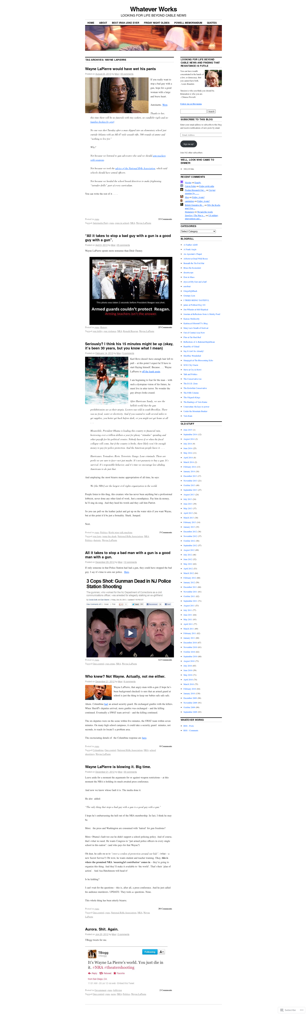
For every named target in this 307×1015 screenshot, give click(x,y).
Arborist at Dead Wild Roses (196, 258)
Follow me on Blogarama (191, 103)
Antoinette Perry (100, 223)
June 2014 (188, 448)
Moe (117, 73)
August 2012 (189, 550)
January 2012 (189, 582)
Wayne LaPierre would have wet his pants (120, 68)
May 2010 (188, 674)
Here (126, 572)
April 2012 (188, 568)
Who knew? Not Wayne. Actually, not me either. (125, 676)
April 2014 (188, 457)
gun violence (110, 331)
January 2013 (189, 526)
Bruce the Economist (192, 267)
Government (100, 990)
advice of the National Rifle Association (135, 168)
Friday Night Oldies (156, 22)
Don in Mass (189, 277)
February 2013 (190, 522)
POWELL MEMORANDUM (188, 22)
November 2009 (190, 702)
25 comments (123, 244)
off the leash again (151, 371)
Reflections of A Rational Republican (199, 341)
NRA (132, 223)
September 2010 (190, 656)
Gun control (98, 663)
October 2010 (189, 651)
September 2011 (190, 600)
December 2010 (190, 642)
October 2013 (189, 485)
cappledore (189, 201)
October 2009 (189, 707)
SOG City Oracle (191, 364)
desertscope (188, 272)
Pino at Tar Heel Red (192, 337)
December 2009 (190, 698)
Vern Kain (188, 415)
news (113, 994)
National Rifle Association (130, 536)
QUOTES (212, 22)
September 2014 (190, 434)
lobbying (117, 990)
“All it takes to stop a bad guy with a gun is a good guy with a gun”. (128, 237)
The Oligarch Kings (192, 397)
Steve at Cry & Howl (192, 369)
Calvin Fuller (190, 186)
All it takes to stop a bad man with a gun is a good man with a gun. (127, 554)
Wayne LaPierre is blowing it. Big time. (118, 766)
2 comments (123, 934)
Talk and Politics (190, 374)
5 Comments (166, 532)
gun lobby (98, 331)
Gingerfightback (190, 290)
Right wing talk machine (120, 532)
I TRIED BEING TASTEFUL (196, 300)
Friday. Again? (198, 197)
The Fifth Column (191, 392)
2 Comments (166, 990)
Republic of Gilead (191, 346)
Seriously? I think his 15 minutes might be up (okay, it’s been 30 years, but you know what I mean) (129, 345)
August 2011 (189, 605)
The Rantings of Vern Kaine (195, 401)
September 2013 (190, 489)
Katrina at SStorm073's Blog (196, 323)
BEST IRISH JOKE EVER (125, 22)
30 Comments (165, 908)
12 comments (130, 561)
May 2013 (188, 508)
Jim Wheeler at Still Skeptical (196, 309)
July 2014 (188, 443)
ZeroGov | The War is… (195, 215)
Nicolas (188, 182)
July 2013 (188, 499)
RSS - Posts (189, 725)
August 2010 (189, 661)
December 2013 (190, 475)
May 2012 (188, 563)
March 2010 (189, 684)
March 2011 (189, 628)
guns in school (122, 223)
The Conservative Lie (192, 378)
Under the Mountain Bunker (195, 411)
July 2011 (188, 610)
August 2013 (189, 494)
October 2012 (189, 540)
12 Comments (165, 659)
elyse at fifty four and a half (195, 281)
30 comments (130, 771)
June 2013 (188, 503)
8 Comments (166, 746)
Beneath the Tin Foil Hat (194, 263)
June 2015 (188, 429)
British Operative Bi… (194, 205)
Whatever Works (153, 8)
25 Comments (165, 327)
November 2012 (190, 536)
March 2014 (189, 462)
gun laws (97, 536)
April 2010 (188, 679)
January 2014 (189, 471)
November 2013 (190, 480)
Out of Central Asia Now (194, 332)
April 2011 (188, 624)
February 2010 (190, 688)
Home (90, 22)
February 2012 (190, 577)
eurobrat (187, 286)
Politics (103, 532)
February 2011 (190, 633)
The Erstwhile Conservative (195, 388)
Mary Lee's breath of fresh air (196, 327)
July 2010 (188, 665)
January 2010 (189, 693)
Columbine (98, 750)
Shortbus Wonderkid (192, 355)
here (144, 737)
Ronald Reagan (130, 331)
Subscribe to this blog (197, 119)
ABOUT (103, 22)
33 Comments (165, 219)
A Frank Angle (190, 249)
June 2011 (188, 614)
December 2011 (190, 587)
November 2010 (190, 647)
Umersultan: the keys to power (196, 406)
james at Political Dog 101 (195, 304)
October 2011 (189, 596)
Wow (164, 104)
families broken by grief (102, 121)
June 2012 (188, 559)
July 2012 (188, 554)
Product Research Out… (195, 190)
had (106, 704)
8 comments (130, 681)
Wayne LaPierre (143, 223)
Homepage (189, 211)
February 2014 (190, 466)
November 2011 (190, 591)
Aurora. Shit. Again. (102, 929)
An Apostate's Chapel (193, 253)
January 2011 (189, 637)
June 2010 (188, 670)
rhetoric (97, 540)
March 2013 (189, 517)
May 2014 (188, 452)
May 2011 (188, 619)
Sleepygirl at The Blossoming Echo (198, 360)
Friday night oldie (206, 186)
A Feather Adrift (191, 244)
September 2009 (190, 711)
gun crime (110, 663)
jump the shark (109, 536)
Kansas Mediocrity (192, 318)
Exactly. (198, 182)
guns (97, 219)
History (103, 327)
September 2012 (190, 545)
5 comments (128, 353)
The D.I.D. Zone (191, 383)
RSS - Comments (191, 730)
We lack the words (205, 211)
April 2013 (188, 513)
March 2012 (189, 573)
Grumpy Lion (189, 295)
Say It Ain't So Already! (194, 351)
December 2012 (190, 531)
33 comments (126, 73)
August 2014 (189, 438)
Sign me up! (189, 144)
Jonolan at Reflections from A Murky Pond (202, 314)
